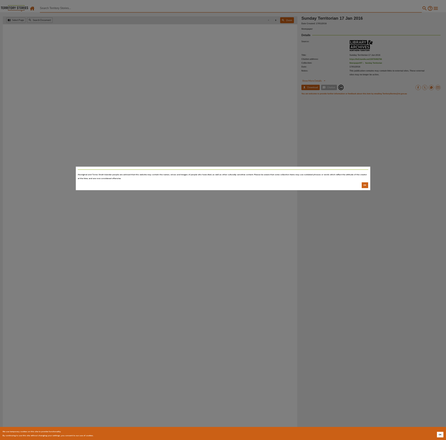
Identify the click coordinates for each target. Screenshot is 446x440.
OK (364, 185)
